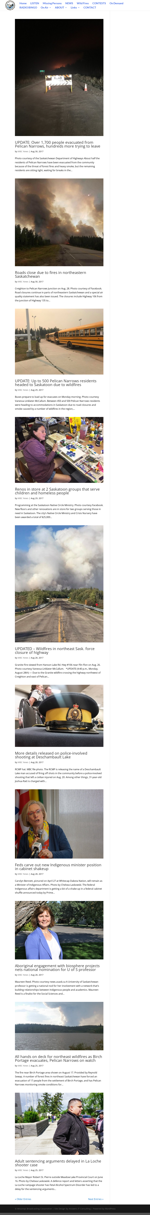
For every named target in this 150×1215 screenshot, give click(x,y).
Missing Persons (52, 3)
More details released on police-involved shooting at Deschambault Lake (51, 755)
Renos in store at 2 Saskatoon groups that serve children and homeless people (57, 491)
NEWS (69, 3)
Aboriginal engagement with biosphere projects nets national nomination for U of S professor (57, 967)
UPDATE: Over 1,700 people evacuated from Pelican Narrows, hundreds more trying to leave (57, 144)
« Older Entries (23, 1199)
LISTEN (34, 3)
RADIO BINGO (28, 7)
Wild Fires (83, 3)
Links (74, 7)
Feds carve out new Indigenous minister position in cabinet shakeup (58, 866)
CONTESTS (99, 3)
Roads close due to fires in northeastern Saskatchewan (50, 274)
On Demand (116, 3)
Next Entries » (95, 1199)
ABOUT (59, 7)
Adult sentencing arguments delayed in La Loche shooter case (58, 1162)
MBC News (23, 151)
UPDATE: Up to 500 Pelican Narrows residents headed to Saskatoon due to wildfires (55, 382)
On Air (44, 7)
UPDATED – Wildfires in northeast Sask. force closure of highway (55, 650)
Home (23, 3)
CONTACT (89, 7)
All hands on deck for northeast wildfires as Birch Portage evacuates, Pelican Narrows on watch (58, 1058)
